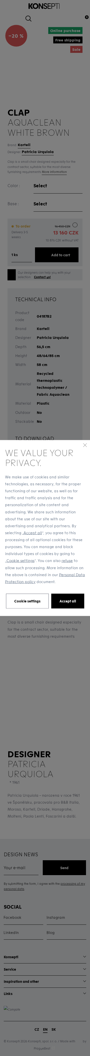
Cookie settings (20, 560)
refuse (67, 560)
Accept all (33, 532)
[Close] (85, 445)
